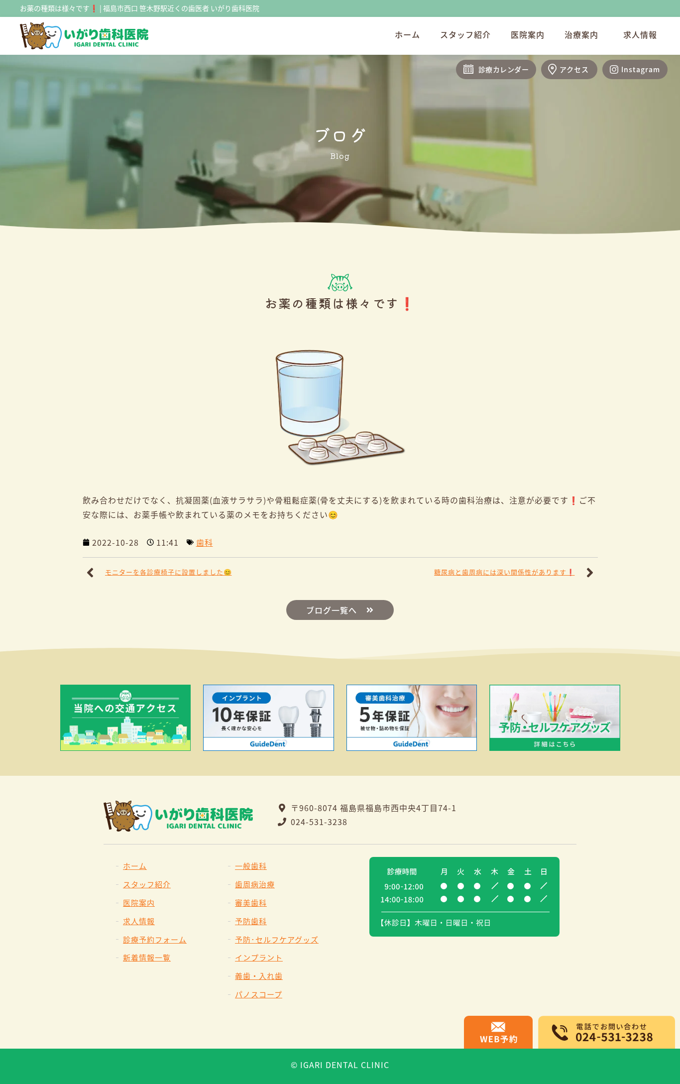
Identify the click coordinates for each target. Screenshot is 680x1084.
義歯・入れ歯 (259, 975)
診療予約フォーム (155, 939)
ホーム (407, 34)
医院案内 (528, 34)
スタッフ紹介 (465, 34)
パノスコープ (258, 994)
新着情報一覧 (147, 957)
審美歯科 (251, 902)
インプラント (259, 957)
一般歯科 (251, 865)
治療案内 (581, 34)
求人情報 (640, 34)
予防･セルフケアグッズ (277, 939)
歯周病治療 (255, 884)
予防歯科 (251, 921)
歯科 (204, 542)
